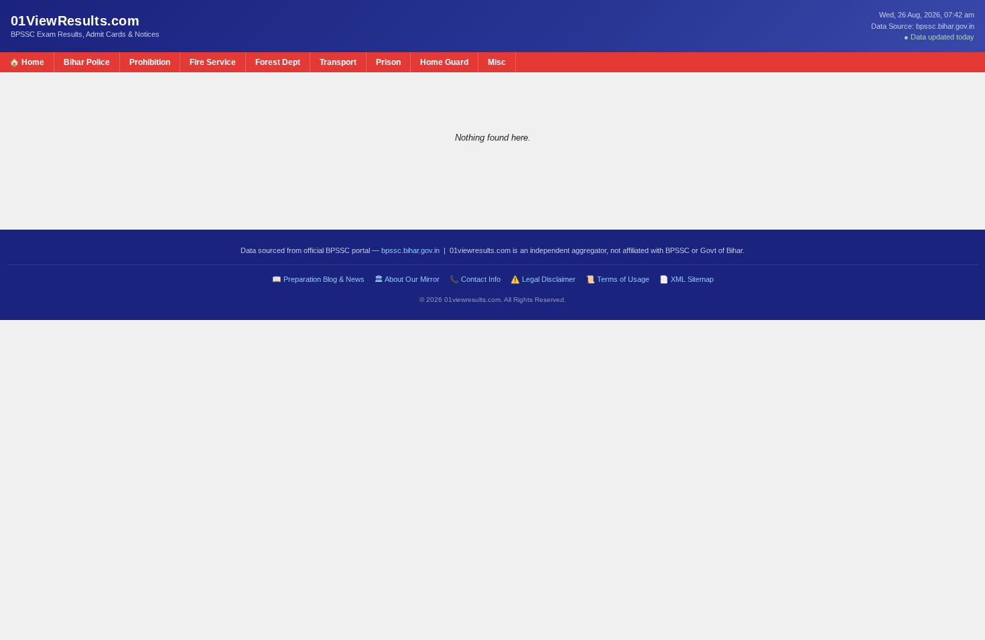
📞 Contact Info (475, 279)
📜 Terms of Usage (617, 279)
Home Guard (444, 62)
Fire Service (213, 62)
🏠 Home (26, 62)
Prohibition (149, 62)
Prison (388, 62)
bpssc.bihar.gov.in (410, 250)
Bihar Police (87, 62)
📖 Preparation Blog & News (318, 279)
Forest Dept (277, 62)
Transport (338, 62)
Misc (497, 62)
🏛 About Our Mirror (407, 279)
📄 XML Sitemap (686, 279)
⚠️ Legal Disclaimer (543, 279)
